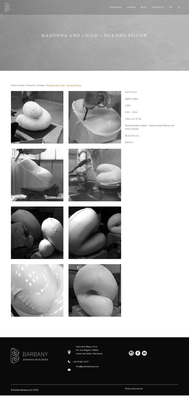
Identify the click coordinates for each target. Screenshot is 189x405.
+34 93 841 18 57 (81, 361)
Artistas (41, 85)
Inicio (22, 85)
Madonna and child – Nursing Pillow (63, 85)
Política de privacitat (134, 388)
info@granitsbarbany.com (87, 366)
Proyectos (31, 85)
